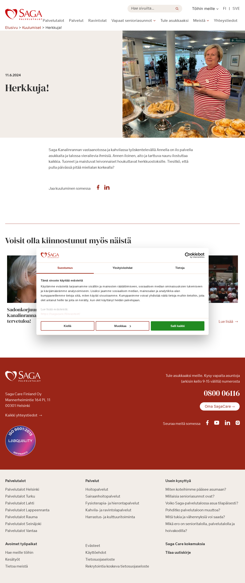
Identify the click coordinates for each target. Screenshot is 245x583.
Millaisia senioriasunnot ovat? (190, 496)
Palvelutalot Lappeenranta (27, 510)
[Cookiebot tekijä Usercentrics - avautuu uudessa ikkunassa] (187, 255)
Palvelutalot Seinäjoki (23, 523)
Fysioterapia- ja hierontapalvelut (112, 503)
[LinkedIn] (107, 188)
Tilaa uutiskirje (178, 552)
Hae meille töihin (19, 552)
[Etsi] (177, 8)
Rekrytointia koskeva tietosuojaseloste (117, 566)
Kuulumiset (31, 27)
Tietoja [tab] (180, 267)
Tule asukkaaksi (174, 20)
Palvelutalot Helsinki (22, 489)
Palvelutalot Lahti (19, 503)
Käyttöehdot (95, 552)
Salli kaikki (178, 326)
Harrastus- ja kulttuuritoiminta (110, 517)
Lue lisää (226, 321)
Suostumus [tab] (65, 267)
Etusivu (11, 27)
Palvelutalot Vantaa (21, 530)
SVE (236, 8)
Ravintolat (97, 20)
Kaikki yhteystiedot (21, 415)
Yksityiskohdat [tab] (122, 267)
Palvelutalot (53, 20)
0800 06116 (222, 392)
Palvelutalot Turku (20, 496)
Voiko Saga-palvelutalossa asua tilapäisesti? (201, 503)
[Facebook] (98, 188)
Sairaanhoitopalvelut (102, 496)
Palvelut (76, 20)
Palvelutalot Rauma (21, 517)
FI (224, 8)
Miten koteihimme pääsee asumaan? (195, 489)
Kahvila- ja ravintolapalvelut (108, 510)
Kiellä (67, 326)
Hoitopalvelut (96, 489)
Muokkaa (120, 326)
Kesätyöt (12, 559)
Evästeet (92, 545)
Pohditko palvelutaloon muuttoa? (192, 510)
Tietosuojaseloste (100, 559)
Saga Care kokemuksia (185, 544)
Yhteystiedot (226, 20)
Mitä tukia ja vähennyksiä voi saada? (195, 517)
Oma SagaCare (218, 406)
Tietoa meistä (16, 566)
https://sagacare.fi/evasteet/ (60, 313)
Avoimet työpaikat (21, 544)
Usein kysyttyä (178, 480)
